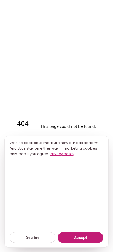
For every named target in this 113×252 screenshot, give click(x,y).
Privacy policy (62, 153)
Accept (80, 237)
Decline (32, 237)
